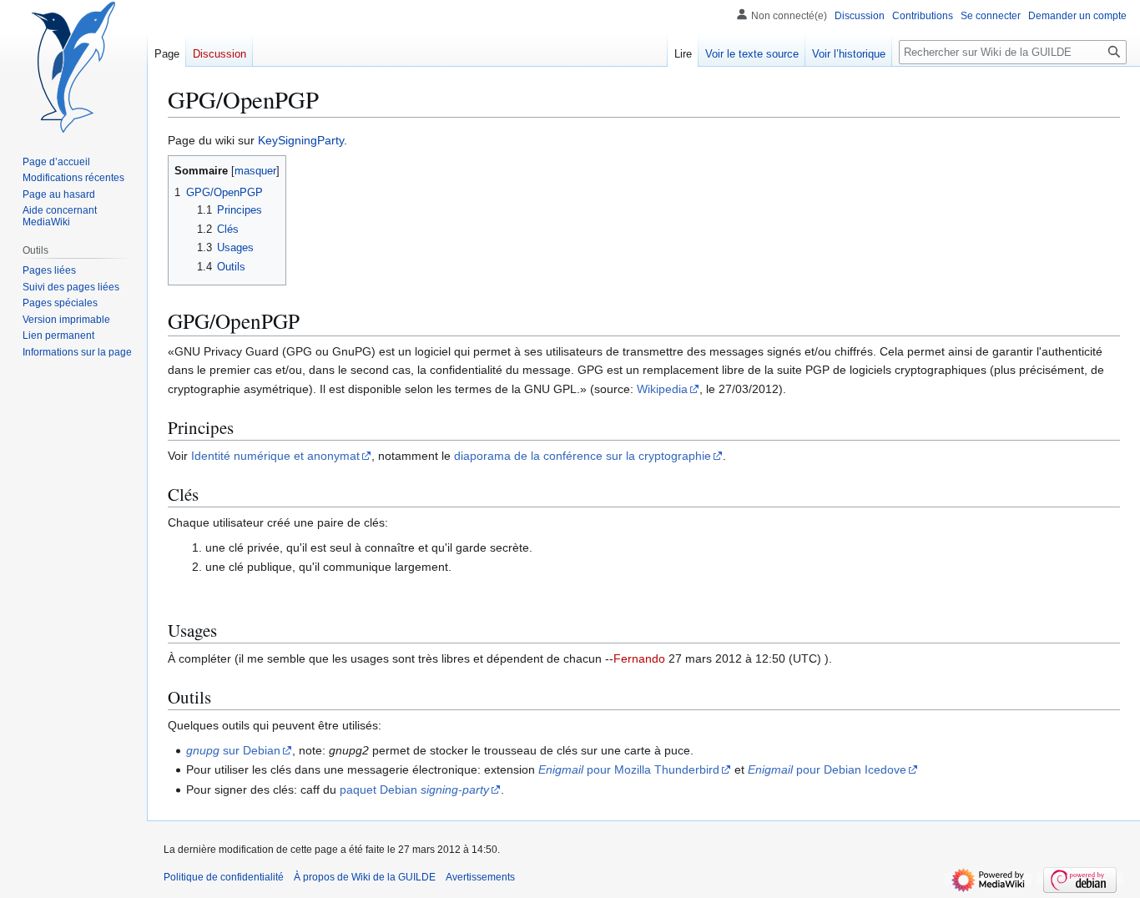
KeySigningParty (301, 140)
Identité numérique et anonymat (275, 455)
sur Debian (233, 750)
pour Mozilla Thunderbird (628, 769)
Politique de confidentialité (224, 877)
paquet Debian (414, 789)
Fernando (639, 658)
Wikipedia (662, 389)
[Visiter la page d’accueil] (73, 67)
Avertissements (480, 877)
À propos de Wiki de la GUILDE (365, 877)
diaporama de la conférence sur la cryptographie (582, 455)
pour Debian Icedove (827, 769)
